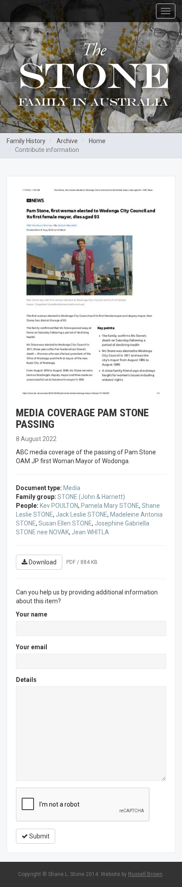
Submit (38, 836)
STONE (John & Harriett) (91, 496)
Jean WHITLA (90, 532)
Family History (26, 141)
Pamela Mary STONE (110, 505)
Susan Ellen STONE (65, 523)
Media (71, 487)
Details (26, 679)
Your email (31, 647)
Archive (67, 141)
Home (97, 141)
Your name (31, 614)
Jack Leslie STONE (81, 514)
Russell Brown (145, 874)
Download (42, 562)
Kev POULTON (59, 505)
